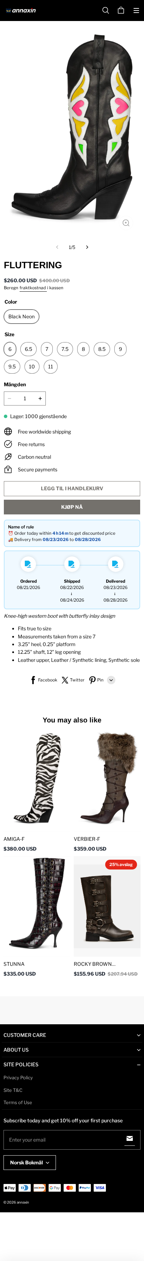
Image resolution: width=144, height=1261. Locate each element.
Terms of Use (17, 1102)
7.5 (65, 349)
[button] (136, 11)
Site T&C (12, 1090)
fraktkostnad (33, 287)
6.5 (28, 349)
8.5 (102, 349)
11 (50, 366)
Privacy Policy (18, 1077)
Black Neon (21, 316)
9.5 (12, 366)
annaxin (23, 1202)
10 (32, 366)
